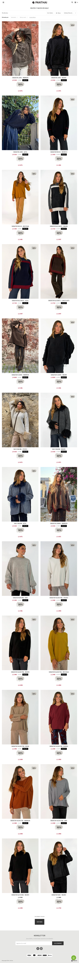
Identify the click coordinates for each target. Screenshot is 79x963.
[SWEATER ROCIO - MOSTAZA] (20, 197)
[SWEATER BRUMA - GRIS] (20, 568)
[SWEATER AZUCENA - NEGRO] (20, 865)
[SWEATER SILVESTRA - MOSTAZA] (58, 643)
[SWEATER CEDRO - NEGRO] (58, 345)
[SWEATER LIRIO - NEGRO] (58, 48)
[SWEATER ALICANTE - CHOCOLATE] (58, 271)
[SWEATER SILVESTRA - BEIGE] (20, 717)
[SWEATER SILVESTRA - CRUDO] (58, 568)
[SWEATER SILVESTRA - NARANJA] (20, 791)
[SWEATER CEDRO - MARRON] (20, 345)
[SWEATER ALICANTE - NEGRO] (58, 197)
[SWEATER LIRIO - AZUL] (20, 123)
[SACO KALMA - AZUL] (20, 494)
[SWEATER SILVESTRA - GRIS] (58, 791)
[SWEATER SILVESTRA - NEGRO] (20, 643)
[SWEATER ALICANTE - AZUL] (20, 271)
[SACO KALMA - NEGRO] (58, 420)
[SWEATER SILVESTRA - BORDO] (58, 717)
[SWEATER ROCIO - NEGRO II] (58, 123)
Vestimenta (13, 17)
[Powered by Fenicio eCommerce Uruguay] (74, 960)
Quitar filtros (32, 17)
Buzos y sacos (23, 17)
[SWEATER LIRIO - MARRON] (20, 48)
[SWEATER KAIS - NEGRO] (58, 865)
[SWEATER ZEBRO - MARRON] (58, 494)
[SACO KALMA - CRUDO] (20, 420)
